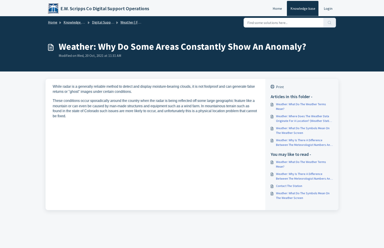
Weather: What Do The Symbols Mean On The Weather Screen (303, 130)
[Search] (329, 23)
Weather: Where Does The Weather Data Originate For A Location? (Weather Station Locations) (304, 118)
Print (280, 87)
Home (277, 8)
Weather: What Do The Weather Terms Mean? (301, 106)
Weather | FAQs (132, 22)
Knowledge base (302, 8)
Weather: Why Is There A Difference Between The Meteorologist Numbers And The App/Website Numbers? (304, 142)
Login (328, 8)
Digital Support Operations (113, 22)
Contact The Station (289, 186)
